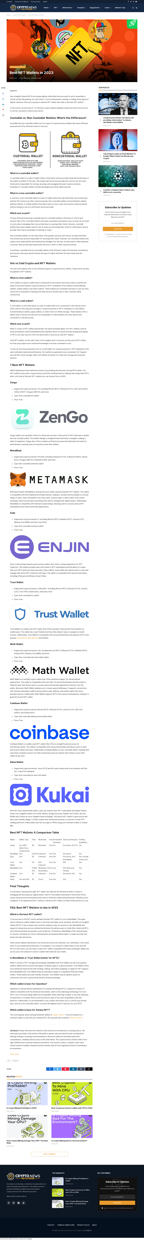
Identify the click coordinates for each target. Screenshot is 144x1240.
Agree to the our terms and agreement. (118, 1208)
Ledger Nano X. (58, 1015)
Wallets (15, 1061)
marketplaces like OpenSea (28, 638)
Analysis (80, 8)
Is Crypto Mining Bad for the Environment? (69, 1141)
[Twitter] (3, 99)
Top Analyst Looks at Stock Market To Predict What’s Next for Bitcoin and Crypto (119, 156)
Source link (14, 1054)
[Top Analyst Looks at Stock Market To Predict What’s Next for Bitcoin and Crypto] (117, 140)
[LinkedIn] (3, 104)
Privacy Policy (35, 2)
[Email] (3, 115)
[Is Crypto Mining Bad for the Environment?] (71, 1126)
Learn (107, 8)
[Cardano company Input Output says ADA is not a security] (117, 176)
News (46, 8)
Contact (9, 2)
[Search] (136, 7)
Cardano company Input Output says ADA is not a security (118, 191)
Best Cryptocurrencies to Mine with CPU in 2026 (71, 1108)
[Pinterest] (3, 110)
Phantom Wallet (75, 1018)
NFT (55, 8)
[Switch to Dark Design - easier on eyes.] (133, 8)
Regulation (94, 8)
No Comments (25, 78)
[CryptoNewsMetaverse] (23, 7)
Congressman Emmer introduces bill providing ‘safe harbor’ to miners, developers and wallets (118, 120)
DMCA (45, 2)
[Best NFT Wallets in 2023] (72, 50)
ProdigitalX (88, 1230)
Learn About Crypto (17, 67)
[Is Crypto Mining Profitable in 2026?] (27, 1093)
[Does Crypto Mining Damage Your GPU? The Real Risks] (27, 1126)
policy (123, 1208)
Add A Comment (49, 1154)
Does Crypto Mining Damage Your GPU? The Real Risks (27, 1142)
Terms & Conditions (21, 2)
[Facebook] (3, 93)
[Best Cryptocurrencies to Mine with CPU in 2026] (71, 1093)
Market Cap (120, 8)
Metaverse (67, 8)
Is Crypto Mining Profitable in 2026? (22, 1108)
